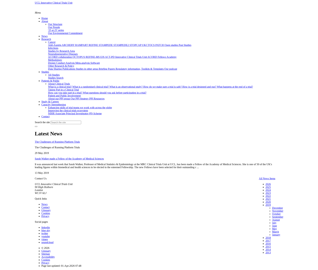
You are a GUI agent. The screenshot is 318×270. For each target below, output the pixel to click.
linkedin (45, 227)
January (276, 234)
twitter (44, 233)
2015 (268, 246)
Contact (45, 207)
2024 (268, 190)
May (274, 228)
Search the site (42, 122)
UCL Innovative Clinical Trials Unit (53, 2)
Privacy (45, 216)
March (275, 231)
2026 (268, 184)
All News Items (267, 178)
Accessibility (48, 256)
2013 (268, 252)
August (276, 219)
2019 (268, 205)
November (277, 210)
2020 (268, 202)
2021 (268, 199)
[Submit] (36, 126)
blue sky (45, 230)
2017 (268, 240)
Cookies (45, 213)
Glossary (46, 210)
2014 (268, 249)
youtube (45, 236)
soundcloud (47, 242)
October (276, 213)
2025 (268, 187)
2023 (268, 193)
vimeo (44, 239)
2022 (268, 196)
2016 (268, 243)
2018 (268, 237)
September (277, 216)
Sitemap (45, 253)
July (274, 222)
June (274, 225)
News (44, 204)
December (277, 208)
